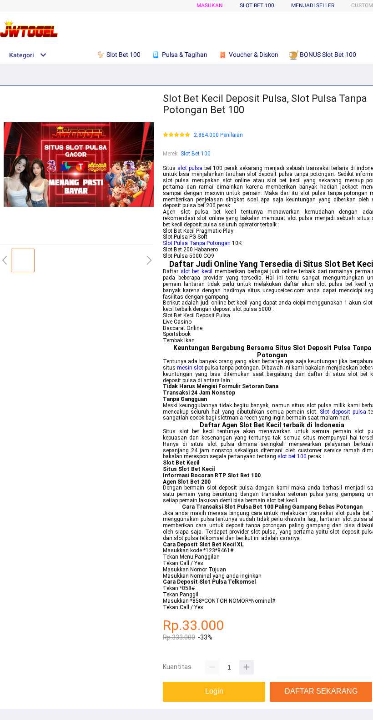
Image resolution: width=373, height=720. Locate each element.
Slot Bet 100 (196, 153)
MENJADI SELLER (312, 5)
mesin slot (190, 368)
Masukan (210, 5)
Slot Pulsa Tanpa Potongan (197, 243)
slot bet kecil (196, 271)
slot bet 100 (292, 456)
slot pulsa (189, 168)
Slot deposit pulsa (343, 412)
